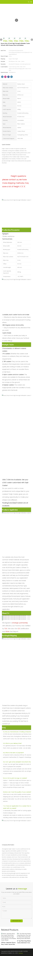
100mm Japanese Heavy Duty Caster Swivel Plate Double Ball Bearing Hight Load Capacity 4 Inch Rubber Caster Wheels (8, 943)
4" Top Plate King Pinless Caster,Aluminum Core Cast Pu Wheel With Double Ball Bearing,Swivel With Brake (24, 942)
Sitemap (21, 953)
